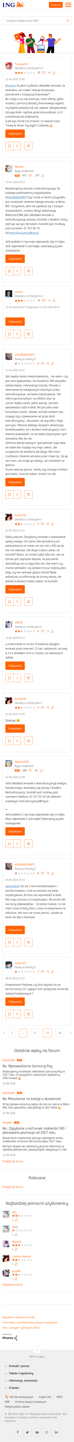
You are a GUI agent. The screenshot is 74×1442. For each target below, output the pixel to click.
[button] (9, 146)
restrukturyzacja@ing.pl (24, 232)
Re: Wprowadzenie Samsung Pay (27, 1066)
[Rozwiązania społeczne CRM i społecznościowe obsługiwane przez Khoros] (10, 1337)
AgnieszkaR (22, 761)
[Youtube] (37, 1432)
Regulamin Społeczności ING (19, 1317)
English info (45, 1397)
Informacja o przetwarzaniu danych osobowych (30, 1322)
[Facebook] (18, 1432)
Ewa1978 (20, 515)
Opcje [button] (28, 146)
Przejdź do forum (13, 1161)
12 (34, 1033)
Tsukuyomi (21, 64)
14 (59, 1033)
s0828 (18, 622)
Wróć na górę (37, 1356)
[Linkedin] (56, 1432)
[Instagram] (47, 1432)
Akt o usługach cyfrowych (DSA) (21, 1327)
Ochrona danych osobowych (30, 1401)
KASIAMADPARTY (25, 354)
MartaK (19, 166)
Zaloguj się (56, 4)
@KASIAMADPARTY (16, 197)
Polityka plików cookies (17, 1406)
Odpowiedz (15, 133)
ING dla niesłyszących (21, 1397)
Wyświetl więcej (13, 1284)
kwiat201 (20, 963)
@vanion (10, 85)
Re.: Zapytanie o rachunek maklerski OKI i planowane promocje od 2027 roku (34, 1130)
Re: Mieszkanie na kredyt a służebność (32, 1099)
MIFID (59, 1397)
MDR (7, 1401)
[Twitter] (27, 1432)
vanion (19, 292)
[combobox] (37, 20)
